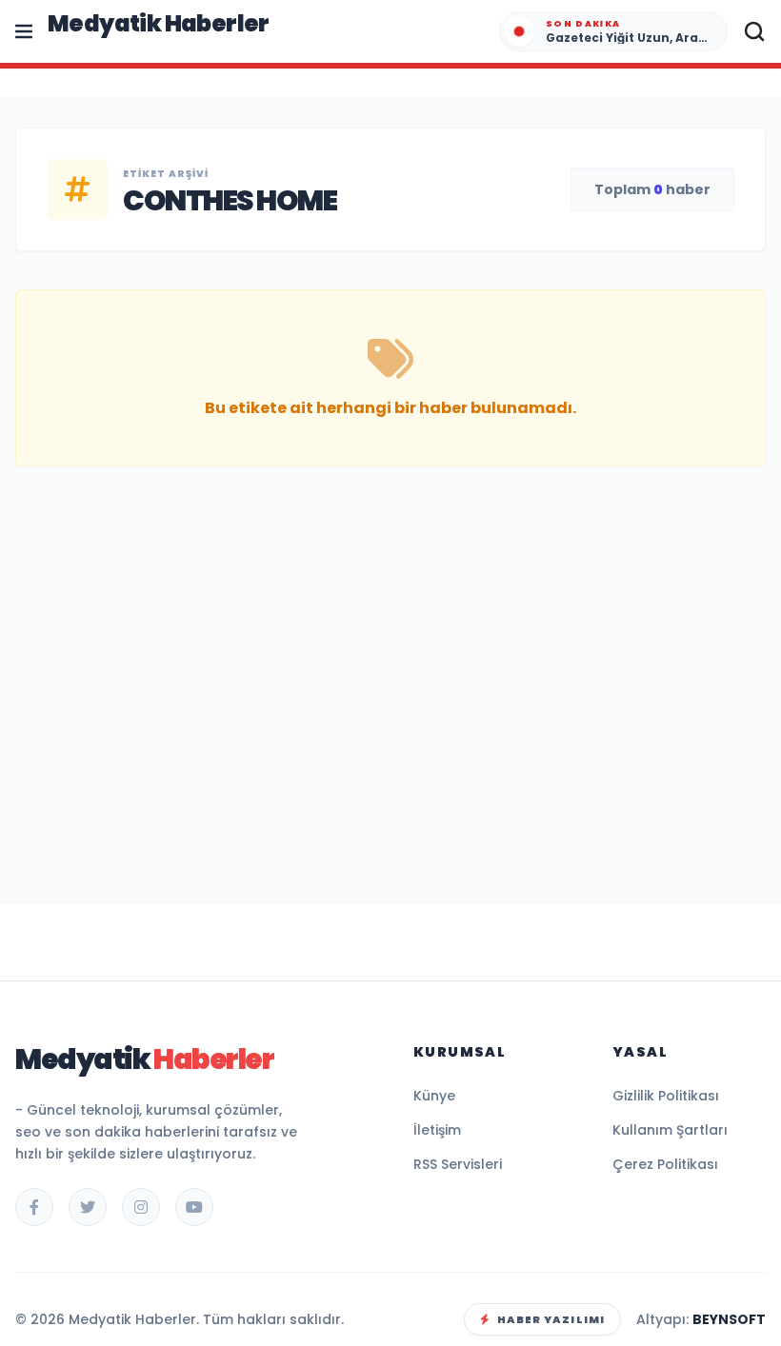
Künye (434, 1095)
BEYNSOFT (729, 1319)
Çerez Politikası (665, 1164)
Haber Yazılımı (551, 1319)
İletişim (437, 1129)
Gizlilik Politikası (665, 1095)
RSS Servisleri (457, 1164)
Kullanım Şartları (670, 1129)
